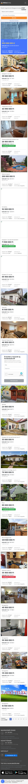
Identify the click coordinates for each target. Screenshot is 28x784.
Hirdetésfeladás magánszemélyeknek (10, 738)
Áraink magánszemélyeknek (8, 736)
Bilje (3, 41)
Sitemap (9, 782)
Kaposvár (4, 307)
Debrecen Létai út (6, 570)
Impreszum (13, 780)
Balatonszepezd (6, 174)
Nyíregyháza (5, 605)
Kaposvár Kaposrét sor (7, 340)
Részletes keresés (14, 21)
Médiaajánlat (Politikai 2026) (17, 781)
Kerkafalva (4, 207)
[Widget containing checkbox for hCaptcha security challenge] (14, 374)
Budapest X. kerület (6, 74)
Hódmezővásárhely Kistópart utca (10, 139)
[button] (2, 781)
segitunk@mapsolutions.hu (11, 753)
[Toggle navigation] (25, 3)
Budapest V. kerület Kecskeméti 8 (10, 239)
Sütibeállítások (14, 782)
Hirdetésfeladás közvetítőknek (8, 748)
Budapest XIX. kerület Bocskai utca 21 (11, 437)
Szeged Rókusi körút (7, 106)
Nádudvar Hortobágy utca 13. (9, 470)
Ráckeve (4, 404)
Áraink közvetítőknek (6, 747)
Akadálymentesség (4, 782)
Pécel (3, 503)
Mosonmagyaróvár (6, 537)
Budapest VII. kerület (7, 274)
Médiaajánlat (8, 781)
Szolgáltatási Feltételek (20, 780)
